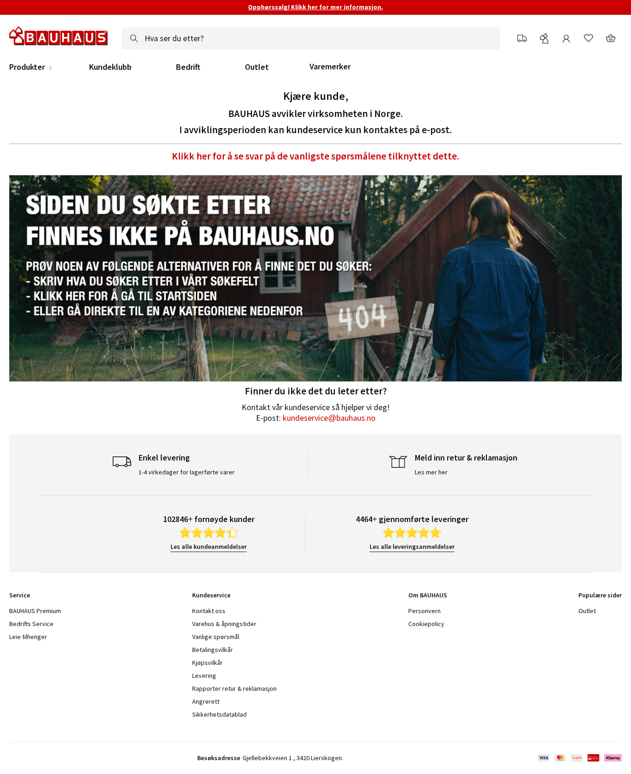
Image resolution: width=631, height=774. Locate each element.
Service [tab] (19, 595)
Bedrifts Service (31, 624)
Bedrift (188, 67)
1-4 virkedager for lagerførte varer (187, 472)
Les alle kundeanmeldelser (208, 546)
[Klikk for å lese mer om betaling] (579, 758)
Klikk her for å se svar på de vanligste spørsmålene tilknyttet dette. (315, 156)
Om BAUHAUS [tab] (427, 595)
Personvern (424, 611)
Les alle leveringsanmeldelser (412, 546)
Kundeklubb (110, 67)
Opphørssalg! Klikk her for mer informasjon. (315, 7)
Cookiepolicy (426, 624)
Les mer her (431, 472)
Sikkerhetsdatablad (219, 714)
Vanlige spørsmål (215, 637)
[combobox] (311, 38)
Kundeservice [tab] (211, 595)
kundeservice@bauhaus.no (329, 417)
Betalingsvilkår (212, 649)
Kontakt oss (208, 611)
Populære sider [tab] (600, 595)
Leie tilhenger (28, 637)
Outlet (257, 67)
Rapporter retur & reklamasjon (234, 688)
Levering (204, 675)
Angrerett (205, 701)
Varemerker (330, 66)
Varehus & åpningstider (224, 624)
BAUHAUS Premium (35, 611)
